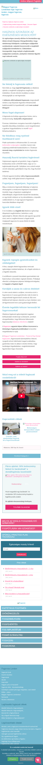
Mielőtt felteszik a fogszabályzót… (13, 708)
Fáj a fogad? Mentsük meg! (14, 587)
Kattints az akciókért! (21, 361)
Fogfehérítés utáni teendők (11, 731)
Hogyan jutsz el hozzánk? (10, 685)
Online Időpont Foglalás (30, 1)
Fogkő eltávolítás (12, 635)
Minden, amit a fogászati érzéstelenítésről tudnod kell (20, 726)
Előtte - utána (6, 692)
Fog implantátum (11, 629)
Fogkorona (8, 645)
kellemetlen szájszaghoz (11, 145)
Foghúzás (7, 640)
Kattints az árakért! (21, 366)
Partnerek (5, 697)
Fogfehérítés (10, 624)
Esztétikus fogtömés (14, 608)
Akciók (4, 680)
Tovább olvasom (21, 507)
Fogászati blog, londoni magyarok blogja (14, 24)
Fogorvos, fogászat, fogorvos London (13, 22)
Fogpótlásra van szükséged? (18, 528)
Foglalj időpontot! (21, 357)
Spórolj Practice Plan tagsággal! (15, 536)
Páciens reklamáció (8, 700)
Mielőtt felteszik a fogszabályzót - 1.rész (19, 575)
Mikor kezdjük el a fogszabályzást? (17, 594)
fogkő (30, 128)
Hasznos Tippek (32, 24)
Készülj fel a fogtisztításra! (14, 581)
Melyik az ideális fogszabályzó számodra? (19, 522)
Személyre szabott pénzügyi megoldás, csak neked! (19, 690)
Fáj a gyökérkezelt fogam (10, 736)
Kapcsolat (5, 682)
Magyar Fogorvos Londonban (11, 695)
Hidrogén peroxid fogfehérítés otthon (14, 734)
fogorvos (7, 326)
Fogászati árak (6, 672)
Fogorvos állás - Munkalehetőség (12, 687)
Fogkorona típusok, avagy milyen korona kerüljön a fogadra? (21, 729)
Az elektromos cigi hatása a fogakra (13, 739)
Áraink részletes (7, 675)
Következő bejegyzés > (21, 456)
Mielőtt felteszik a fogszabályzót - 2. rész (19, 569)
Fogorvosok (5, 677)
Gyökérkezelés (10, 613)
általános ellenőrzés (20, 322)
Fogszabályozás (11, 618)
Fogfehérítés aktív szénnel (10, 744)
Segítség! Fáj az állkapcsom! (11, 741)
